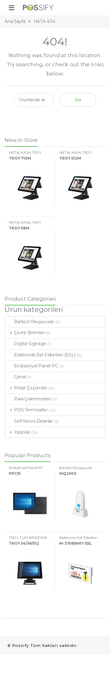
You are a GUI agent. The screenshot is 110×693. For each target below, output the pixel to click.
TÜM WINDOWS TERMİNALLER (28, 539)
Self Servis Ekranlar (33, 421)
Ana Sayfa (15, 21)
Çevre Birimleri (29, 332)
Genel (20, 377)
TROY (36, 152)
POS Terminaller (31, 410)
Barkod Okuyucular (34, 321)
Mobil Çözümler (30, 388)
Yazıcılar (22, 432)
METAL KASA (20, 152)
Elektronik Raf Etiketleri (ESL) (44, 355)
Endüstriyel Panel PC (36, 366)
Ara (78, 100)
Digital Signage (30, 343)
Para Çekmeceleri (32, 399)
